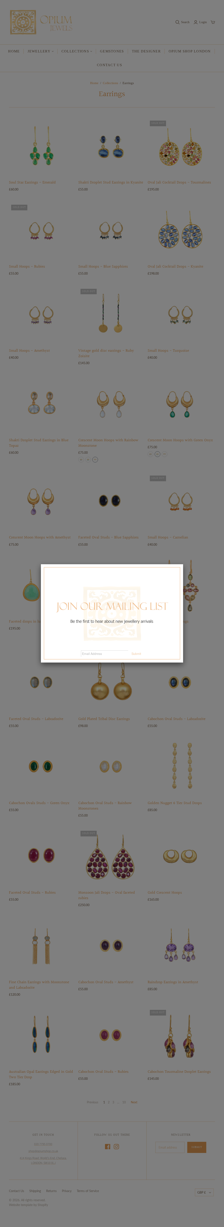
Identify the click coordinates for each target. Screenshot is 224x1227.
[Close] (183, 564)
